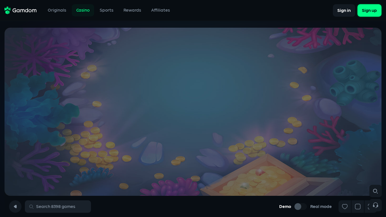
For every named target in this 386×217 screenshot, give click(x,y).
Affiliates (160, 10)
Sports (106, 10)
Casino (83, 10)
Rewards (132, 10)
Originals (57, 10)
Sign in (344, 10)
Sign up (369, 10)
